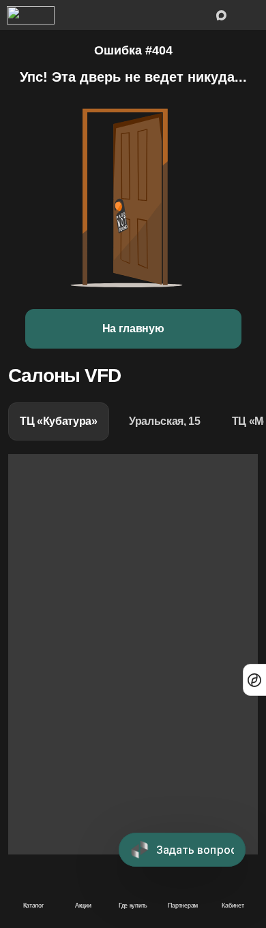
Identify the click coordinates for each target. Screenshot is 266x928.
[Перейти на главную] (31, 15)
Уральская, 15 (165, 421)
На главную (133, 328)
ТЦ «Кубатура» (59, 421)
